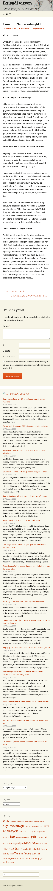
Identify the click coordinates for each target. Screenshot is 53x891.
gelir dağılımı (38, 831)
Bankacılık (37, 822)
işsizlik (34, 836)
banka (31, 822)
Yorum (6, 326)
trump (28, 853)
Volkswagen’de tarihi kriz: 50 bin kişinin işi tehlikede (23, 602)
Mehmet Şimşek (41, 843)
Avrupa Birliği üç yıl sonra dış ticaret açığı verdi (21, 520)
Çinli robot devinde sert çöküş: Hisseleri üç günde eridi (25, 472)
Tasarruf (19, 853)
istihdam (20, 837)
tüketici (36, 853)
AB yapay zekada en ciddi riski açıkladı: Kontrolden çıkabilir (26, 647)
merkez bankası (15, 848)
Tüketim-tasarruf (13, 291)
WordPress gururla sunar (13, 885)
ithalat (26, 838)
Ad (4, 345)
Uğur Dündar (39, 28)
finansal (28, 832)
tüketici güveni (9, 858)
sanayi (6, 853)
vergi (37, 858)
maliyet (20, 843)
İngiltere (7, 862)
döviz (46, 826)
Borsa (42, 822)
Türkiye (29, 858)
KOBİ (44, 837)
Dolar (41, 826)
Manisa (29, 842)
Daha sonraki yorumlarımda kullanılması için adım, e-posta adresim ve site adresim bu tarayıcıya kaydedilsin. (26, 364)
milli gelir (31, 849)
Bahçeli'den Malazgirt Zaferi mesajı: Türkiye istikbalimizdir (26, 701)
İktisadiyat (25, 28)
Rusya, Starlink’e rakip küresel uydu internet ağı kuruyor (25, 496)
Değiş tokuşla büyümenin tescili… (30, 295)
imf (12, 836)
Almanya (13, 822)
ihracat (6, 837)
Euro (20, 832)
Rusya (44, 848)
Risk (38, 848)
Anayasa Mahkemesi (23, 822)
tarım (12, 854)
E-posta (7, 350)
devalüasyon (36, 826)
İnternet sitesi (9, 356)
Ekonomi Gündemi (19, 393)
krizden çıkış (11, 843)
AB (4, 821)
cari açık (19, 826)
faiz (24, 831)
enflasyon (10, 831)
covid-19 (28, 826)
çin (41, 858)
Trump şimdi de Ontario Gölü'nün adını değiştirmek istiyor (26, 426)
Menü (5, 13)
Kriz (4, 843)
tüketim (20, 858)
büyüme (8, 826)
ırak (12, 862)
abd (8, 821)
